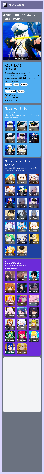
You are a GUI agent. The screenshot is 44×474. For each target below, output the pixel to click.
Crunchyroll (12, 98)
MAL (16, 100)
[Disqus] (22, 385)
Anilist (8, 100)
